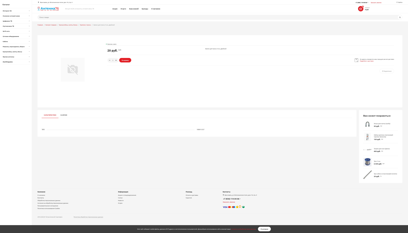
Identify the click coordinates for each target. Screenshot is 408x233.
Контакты (41, 198)
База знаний (134, 9)
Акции (114, 9)
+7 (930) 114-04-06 (231, 199)
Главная (40, 25)
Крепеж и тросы (85, 25)
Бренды (145, 9)
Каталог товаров (50, 25)
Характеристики (50, 115)
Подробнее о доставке (367, 61)
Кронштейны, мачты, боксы (68, 25)
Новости (121, 200)
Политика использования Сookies (49, 208)
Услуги (123, 9)
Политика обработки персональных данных (88, 217)
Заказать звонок (376, 2)
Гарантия (189, 198)
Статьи (120, 198)
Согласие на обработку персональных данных (53, 203)
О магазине (155, 9)
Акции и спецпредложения (127, 195)
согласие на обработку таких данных (243, 229)
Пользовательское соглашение (48, 206)
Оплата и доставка (192, 195)
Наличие (63, 115)
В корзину (125, 60)
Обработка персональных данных (49, 200)
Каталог (6, 4)
